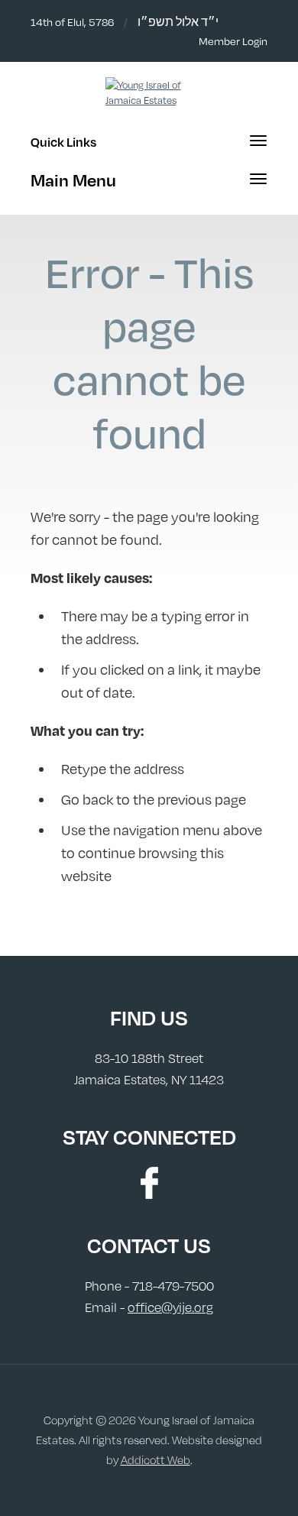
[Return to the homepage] (149, 92)
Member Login (233, 40)
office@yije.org (170, 1307)
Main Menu (73, 180)
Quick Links (63, 142)
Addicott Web (155, 1459)
